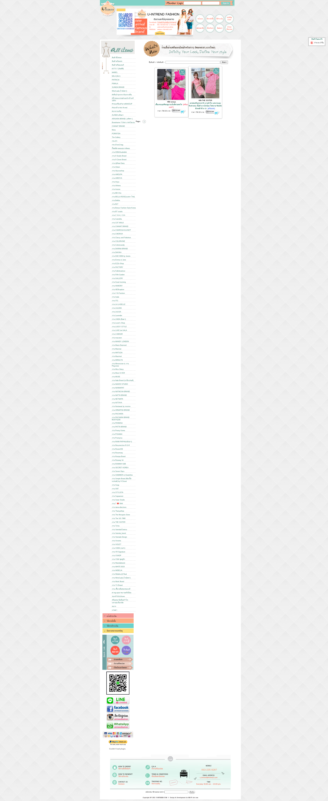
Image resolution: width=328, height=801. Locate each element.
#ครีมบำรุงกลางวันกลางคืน (122, 95)
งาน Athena (116, 186)
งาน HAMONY (117, 286)
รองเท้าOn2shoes (118, 596)
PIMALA (115, 83)
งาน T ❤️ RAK (117, 504)
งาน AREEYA (117, 178)
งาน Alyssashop (118, 171)
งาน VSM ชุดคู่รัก (118, 559)
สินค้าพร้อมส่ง (117, 61)
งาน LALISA (116, 312)
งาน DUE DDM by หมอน (121, 256)
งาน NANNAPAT (118, 388)
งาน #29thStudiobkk (119, 152)
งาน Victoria (116, 541)
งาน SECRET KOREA (120, 468)
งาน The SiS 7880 (118, 518)
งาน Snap (115, 485)
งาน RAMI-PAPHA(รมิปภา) (122, 442)
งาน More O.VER (118, 373)
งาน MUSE (116, 377)
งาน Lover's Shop (118, 323)
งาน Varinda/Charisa (119, 530)
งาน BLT (115, 204)
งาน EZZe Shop (118, 263)
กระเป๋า (114, 141)
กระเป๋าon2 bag (117, 145)
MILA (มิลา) (116, 76)
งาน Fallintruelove (118, 271)
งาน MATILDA (117, 353)
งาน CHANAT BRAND (120, 226)
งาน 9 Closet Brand (119, 160)
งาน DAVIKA (116, 252)
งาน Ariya (115, 182)
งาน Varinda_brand (119, 533)
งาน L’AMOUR (117, 334)
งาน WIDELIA (117, 570)
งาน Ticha (115, 526)
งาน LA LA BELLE (118, 304)
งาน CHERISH (117, 234)
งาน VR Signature (118, 552)
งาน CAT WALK (118, 223)
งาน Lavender (117, 315)
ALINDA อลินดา (118, 115)
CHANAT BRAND (118, 126)
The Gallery (116, 137)
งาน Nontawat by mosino (121, 406)
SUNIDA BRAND (118, 87)
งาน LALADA (117, 308)
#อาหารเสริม (116, 111)
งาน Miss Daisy (118, 369)
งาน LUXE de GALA (119, 330)
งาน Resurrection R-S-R (121, 445)
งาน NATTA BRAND (119, 395)
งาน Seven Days (118, 471)
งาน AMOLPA (117, 174)
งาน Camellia (117, 219)
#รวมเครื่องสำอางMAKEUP (122, 104)
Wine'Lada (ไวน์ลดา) (119, 91)
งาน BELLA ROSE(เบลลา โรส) (123, 197)
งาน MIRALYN (117, 360)
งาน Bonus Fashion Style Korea (124, 208)
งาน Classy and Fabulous (121, 237)
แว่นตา (114, 610)
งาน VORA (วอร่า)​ (118, 548)
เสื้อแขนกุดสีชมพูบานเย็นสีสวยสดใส (168, 104)
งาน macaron (117, 338)
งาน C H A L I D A (118, 215)
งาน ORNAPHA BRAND (121, 410)
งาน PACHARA (117, 414)
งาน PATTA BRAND (119, 427)
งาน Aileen (116, 167)
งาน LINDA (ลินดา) (119, 319)
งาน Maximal (117, 356)
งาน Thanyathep (118, 511)
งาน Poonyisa (117, 438)
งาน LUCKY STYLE (119, 327)
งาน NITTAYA (117, 403)
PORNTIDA (116, 134)
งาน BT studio (117, 212)
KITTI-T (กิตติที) (118, 69)
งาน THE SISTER (118, 522)
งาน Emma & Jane (119, 260)
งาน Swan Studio (118, 500)
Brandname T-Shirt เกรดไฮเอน (123, 122)
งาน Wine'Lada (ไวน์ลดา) (121, 578)
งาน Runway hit (118, 460)
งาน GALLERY (117, 278)
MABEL (115, 72)
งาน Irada (115, 297)
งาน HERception (118, 289)
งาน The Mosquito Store (121, 515)
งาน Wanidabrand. (118, 563)
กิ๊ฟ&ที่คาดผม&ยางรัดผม (121, 148)
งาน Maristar (116, 349)
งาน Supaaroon (117, 496)
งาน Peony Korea (118, 430)
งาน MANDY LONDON (120, 341)
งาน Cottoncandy (118, 245)
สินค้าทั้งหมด (117, 58)
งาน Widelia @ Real (119, 574)
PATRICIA (115, 80)
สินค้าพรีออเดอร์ (118, 65)
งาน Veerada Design (119, 537)
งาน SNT (115, 489)
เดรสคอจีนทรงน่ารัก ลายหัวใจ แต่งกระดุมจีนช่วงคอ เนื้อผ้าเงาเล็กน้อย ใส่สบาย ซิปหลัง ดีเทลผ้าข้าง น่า (205, 105)
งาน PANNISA (117, 423)
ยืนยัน (192, 792)
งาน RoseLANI (117, 449)
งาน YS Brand (117, 585)
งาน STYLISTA (117, 492)
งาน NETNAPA (117, 399)
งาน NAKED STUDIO (120, 384)
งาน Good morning (119, 282)
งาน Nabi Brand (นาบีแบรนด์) (123, 380)
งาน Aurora (116, 189)
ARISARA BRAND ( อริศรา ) (122, 119)
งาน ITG (115, 301)
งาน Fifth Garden (118, 275)
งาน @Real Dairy (118, 163)
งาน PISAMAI (117, 434)
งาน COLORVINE (118, 241)
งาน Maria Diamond (119, 345)
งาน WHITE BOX (118, 567)
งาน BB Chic (116, 193)
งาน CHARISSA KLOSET (121, 230)
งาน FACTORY (117, 267)
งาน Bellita (116, 200)
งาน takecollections (119, 507)
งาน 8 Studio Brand (119, 156)
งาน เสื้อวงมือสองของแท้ (121, 589)
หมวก (114, 606)
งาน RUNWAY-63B (119, 464)
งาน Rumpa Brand (118, 456)
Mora (114, 130)
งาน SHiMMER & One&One (122, 475)
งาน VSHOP (116, 555)
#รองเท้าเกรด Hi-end (119, 108)
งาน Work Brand (118, 581)
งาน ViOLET (116, 544)
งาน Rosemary (117, 453)
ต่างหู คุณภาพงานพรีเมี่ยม (121, 593)
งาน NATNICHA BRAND (121, 391)
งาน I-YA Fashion (118, 293)
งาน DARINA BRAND (120, 249)
